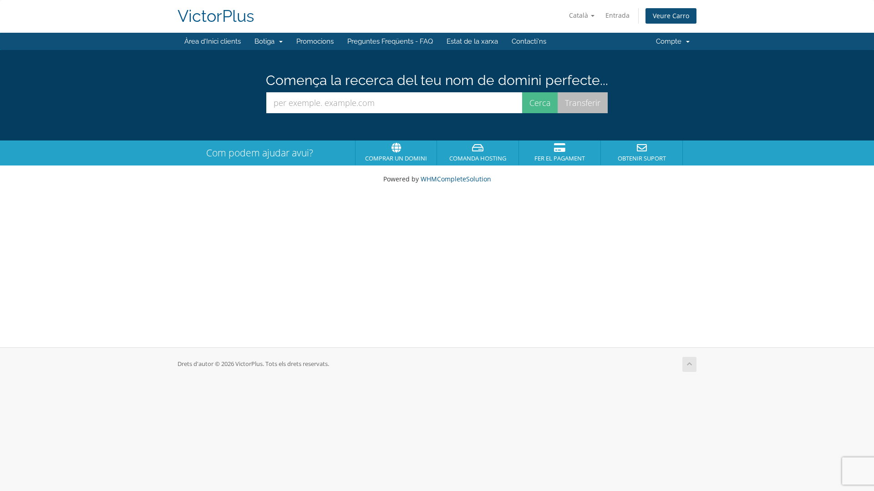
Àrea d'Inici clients (212, 41)
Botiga (266, 41)
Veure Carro (671, 15)
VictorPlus (216, 16)
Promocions (315, 41)
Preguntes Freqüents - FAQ (390, 41)
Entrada (617, 15)
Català (579, 15)
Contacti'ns (529, 41)
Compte (670, 41)
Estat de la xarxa (472, 41)
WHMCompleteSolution (456, 179)
